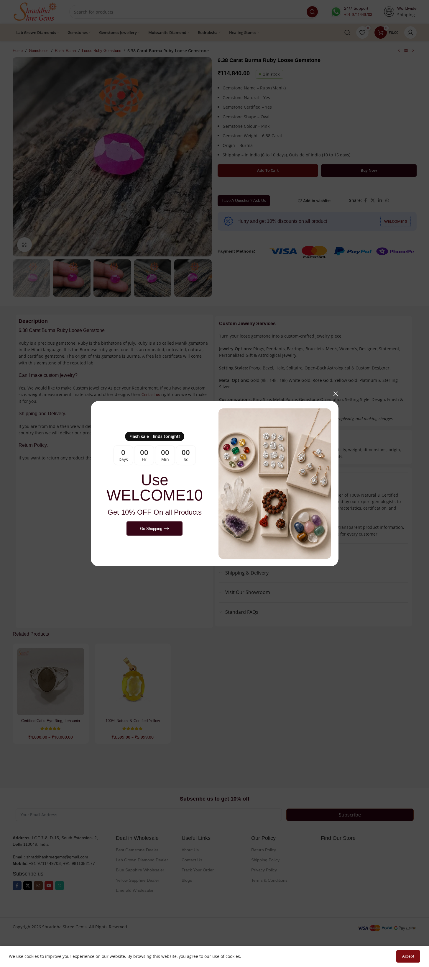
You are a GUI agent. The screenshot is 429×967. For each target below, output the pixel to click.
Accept (408, 956)
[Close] (335, 393)
